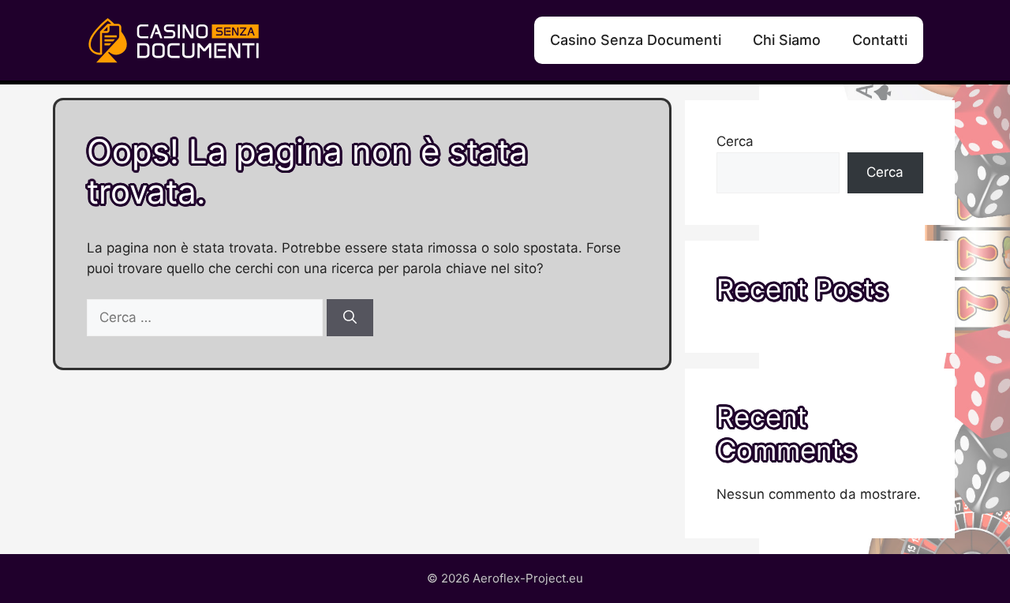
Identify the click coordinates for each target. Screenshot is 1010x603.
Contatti (879, 40)
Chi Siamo (787, 40)
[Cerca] (350, 318)
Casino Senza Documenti (635, 40)
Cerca (735, 141)
